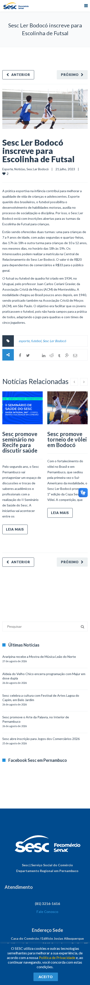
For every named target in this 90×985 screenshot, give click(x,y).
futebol (36, 341)
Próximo (70, 75)
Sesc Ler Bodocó (38, 169)
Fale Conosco (47, 912)
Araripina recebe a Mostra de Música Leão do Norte (39, 657)
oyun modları (57, 592)
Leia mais (15, 529)
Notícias (19, 169)
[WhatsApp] (36, 355)
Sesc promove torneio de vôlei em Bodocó (67, 439)
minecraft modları (14, 592)
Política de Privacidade (57, 957)
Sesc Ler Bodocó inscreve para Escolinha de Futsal (38, 150)
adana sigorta (37, 592)
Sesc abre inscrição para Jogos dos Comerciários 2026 (41, 739)
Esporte (7, 169)
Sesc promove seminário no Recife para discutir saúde (19, 442)
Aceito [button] (46, 977)
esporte (24, 341)
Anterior (20, 75)
